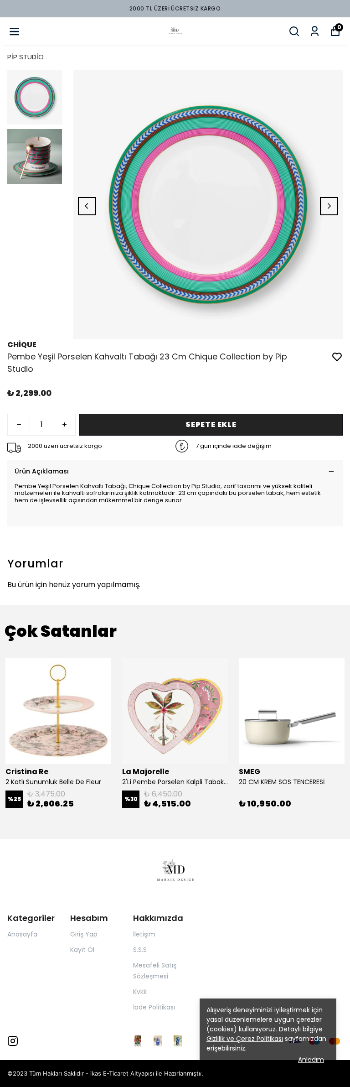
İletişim (144, 934)
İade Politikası (154, 1007)
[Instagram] (12, 1040)
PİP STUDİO (25, 57)
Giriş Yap (84, 934)
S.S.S (140, 949)
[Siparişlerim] (314, 31)
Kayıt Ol (82, 949)
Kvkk (140, 991)
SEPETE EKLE (211, 424)
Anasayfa (22, 934)
